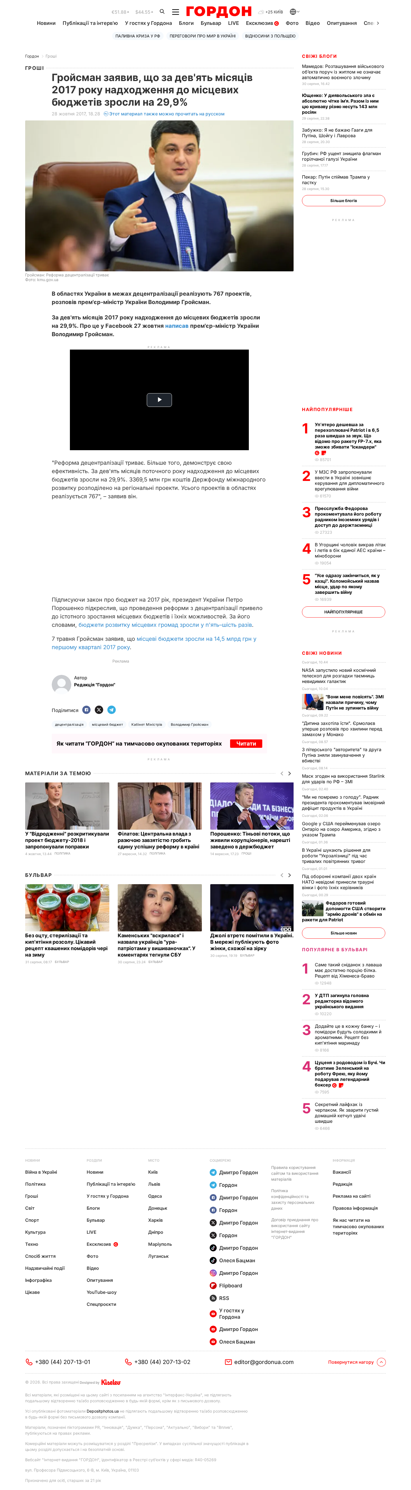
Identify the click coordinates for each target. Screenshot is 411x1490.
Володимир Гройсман (190, 724)
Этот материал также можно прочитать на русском (167, 113)
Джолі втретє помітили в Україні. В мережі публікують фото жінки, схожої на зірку (251, 942)
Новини (46, 23)
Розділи (94, 1160)
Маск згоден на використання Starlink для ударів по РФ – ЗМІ (343, 778)
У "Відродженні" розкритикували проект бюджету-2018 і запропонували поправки (67, 840)
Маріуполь (160, 1244)
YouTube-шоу (102, 1292)
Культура (35, 1232)
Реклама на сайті (351, 1196)
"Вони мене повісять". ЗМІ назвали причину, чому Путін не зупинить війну (355, 702)
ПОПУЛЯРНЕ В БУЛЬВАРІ (335, 949)
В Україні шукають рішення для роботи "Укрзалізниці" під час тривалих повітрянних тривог (336, 855)
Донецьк (157, 1208)
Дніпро (155, 1232)
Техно (31, 1244)
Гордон (32, 56)
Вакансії (342, 1172)
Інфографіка (38, 1280)
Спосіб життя (40, 1256)
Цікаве (32, 1292)
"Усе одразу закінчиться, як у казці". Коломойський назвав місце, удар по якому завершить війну (347, 584)
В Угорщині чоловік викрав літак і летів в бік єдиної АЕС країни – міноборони (350, 550)
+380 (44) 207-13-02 (162, 1362)
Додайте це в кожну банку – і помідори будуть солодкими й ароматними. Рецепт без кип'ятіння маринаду (348, 1034)
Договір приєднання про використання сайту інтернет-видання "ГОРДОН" (294, 1228)
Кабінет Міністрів (146, 724)
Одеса (155, 1196)
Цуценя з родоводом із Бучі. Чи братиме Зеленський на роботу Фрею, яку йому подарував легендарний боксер (350, 1074)
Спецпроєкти (101, 1304)
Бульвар (211, 23)
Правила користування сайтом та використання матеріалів (294, 1173)
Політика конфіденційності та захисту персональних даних (293, 1199)
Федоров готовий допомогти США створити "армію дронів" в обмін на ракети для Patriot (344, 911)
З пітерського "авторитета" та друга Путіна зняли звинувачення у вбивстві (341, 755)
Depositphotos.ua (103, 1411)
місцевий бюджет (107, 724)
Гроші (51, 56)
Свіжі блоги (319, 56)
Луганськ (158, 1256)
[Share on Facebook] (86, 710)
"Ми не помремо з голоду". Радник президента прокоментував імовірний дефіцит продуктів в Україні (343, 802)
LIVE (233, 23)
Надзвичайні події (45, 1268)
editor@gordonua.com (264, 1362)
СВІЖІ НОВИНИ (322, 653)
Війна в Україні (41, 1172)
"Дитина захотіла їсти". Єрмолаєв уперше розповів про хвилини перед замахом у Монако (342, 728)
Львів (154, 1184)
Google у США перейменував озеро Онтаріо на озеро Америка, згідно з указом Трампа (341, 829)
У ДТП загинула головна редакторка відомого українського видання (342, 1001)
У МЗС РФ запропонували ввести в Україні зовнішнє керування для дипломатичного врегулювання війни (349, 480)
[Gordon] (218, 12)
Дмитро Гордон (238, 1172)
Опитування (342, 23)
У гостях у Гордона (148, 23)
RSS (224, 1298)
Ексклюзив (260, 23)
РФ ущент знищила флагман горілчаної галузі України (341, 156)
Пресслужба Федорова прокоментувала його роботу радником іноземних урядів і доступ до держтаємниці (348, 517)
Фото (292, 23)
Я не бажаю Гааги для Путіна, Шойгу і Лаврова (337, 132)
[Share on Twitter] (99, 710)
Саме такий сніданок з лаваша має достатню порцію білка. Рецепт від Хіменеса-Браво (348, 970)
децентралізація (69, 724)
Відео (313, 23)
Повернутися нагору (351, 1362)
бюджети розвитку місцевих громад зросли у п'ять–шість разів (165, 624)
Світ (30, 1208)
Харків (155, 1220)
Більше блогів (343, 200)
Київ (153, 1172)
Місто (153, 1160)
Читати (246, 743)
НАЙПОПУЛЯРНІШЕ (327, 409)
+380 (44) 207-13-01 (62, 1362)
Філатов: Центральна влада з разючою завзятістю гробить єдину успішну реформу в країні (159, 840)
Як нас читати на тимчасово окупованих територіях (358, 1226)
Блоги (186, 23)
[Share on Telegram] (111, 710)
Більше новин (344, 933)
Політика (62, 853)
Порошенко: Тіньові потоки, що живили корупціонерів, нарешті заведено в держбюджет (250, 840)
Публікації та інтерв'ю (90, 23)
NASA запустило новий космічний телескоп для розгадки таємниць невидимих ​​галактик (339, 675)
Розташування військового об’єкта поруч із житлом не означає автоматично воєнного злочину (343, 71)
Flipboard (230, 1286)
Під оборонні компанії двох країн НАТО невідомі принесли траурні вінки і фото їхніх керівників (339, 882)
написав (177, 325)
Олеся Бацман (237, 1260)
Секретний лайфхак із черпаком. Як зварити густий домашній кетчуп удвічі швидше (346, 1113)
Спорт (32, 1220)
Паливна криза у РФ (137, 36)
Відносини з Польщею (270, 36)
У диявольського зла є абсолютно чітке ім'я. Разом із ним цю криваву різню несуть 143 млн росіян (340, 103)
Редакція (342, 1184)
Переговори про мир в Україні (203, 36)
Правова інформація (355, 1208)
